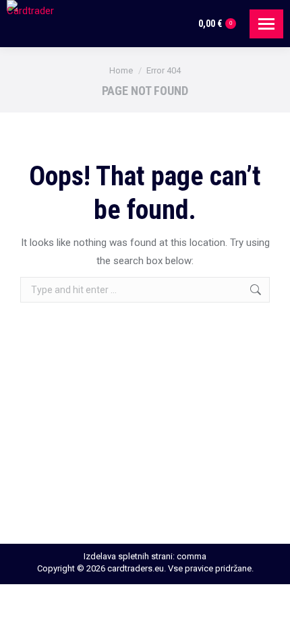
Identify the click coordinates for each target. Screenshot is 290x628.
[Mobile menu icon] (266, 23)
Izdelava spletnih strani (128, 556)
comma (191, 556)
